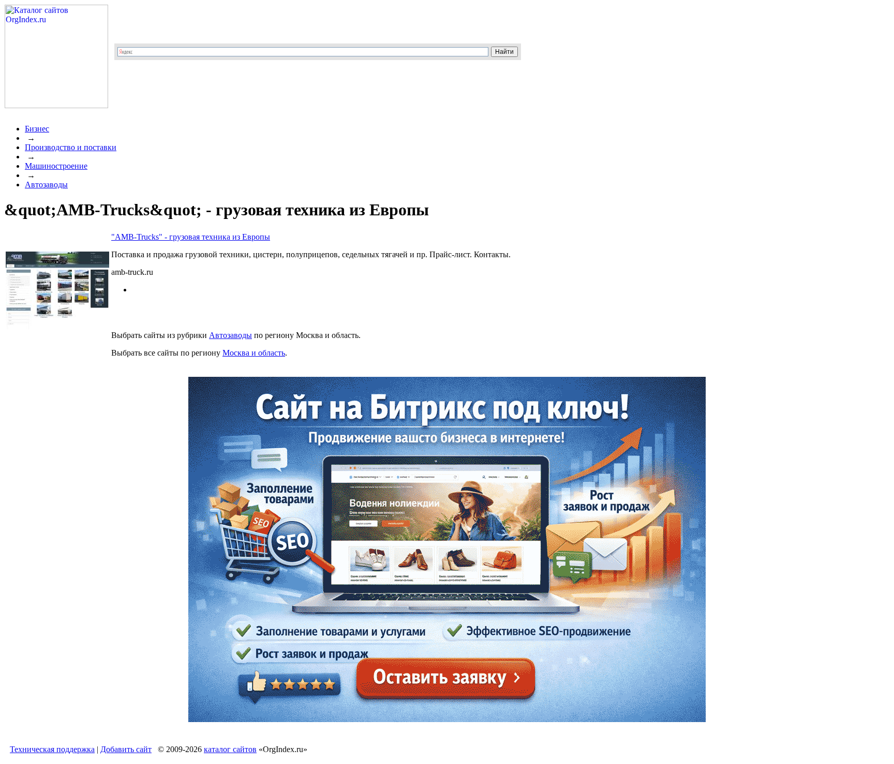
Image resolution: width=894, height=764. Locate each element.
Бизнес (37, 128)
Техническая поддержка (52, 749)
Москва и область (253, 352)
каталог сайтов (230, 749)
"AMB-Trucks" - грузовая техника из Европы (190, 236)
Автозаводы (46, 184)
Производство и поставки (70, 147)
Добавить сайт (126, 749)
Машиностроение (56, 165)
